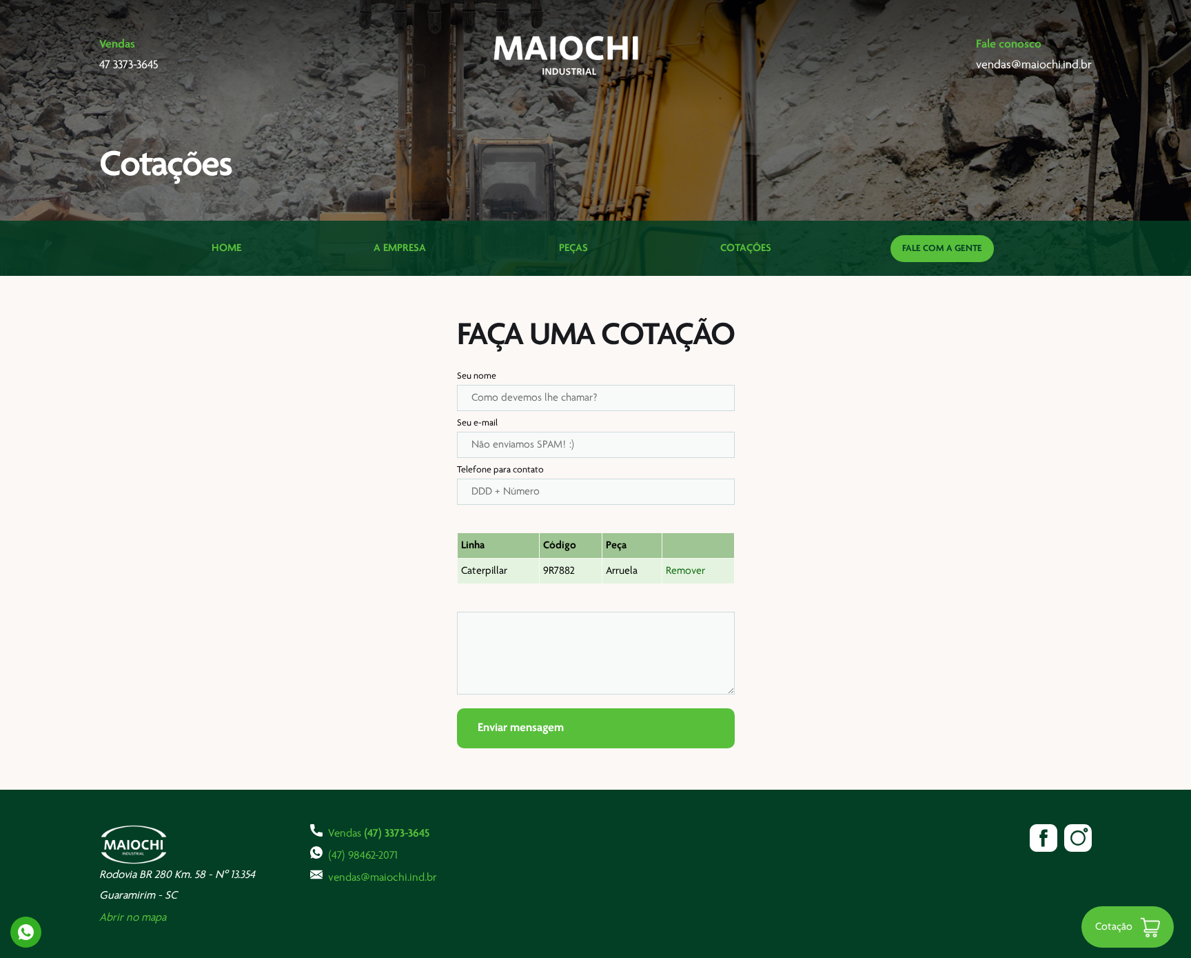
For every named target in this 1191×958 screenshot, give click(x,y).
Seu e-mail (477, 423)
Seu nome (476, 376)
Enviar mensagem (521, 728)
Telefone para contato (500, 470)
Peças (573, 248)
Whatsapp (25, 932)
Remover (685, 571)
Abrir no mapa (132, 918)
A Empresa (400, 248)
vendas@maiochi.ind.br (382, 878)
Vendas (378, 833)
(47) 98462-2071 (363, 855)
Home (226, 248)
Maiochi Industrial (567, 55)
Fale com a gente (942, 248)
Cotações (745, 248)
